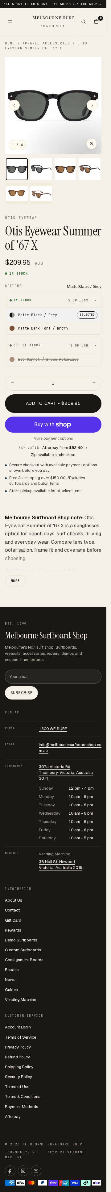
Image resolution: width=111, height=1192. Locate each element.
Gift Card (13, 920)
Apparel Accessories (46, 43)
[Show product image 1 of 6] (17, 169)
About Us (13, 900)
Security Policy (18, 1076)
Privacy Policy (18, 1047)
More (15, 581)
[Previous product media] (14, 105)
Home (10, 43)
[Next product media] (92, 105)
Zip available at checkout (53, 454)
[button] (53, 105)
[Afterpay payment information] (86, 1183)
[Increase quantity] (94, 383)
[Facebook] (10, 1170)
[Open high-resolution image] (91, 144)
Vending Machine (20, 999)
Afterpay (13, 1116)
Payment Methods (21, 1106)
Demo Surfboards (21, 940)
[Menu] (10, 22)
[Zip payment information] (96, 1183)
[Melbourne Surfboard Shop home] (53, 21)
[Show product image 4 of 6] (90, 169)
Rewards (13, 930)
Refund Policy (17, 1057)
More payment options (53, 438)
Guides (11, 989)
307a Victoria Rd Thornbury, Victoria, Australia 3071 (66, 772)
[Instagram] (23, 1170)
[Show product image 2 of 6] (41, 169)
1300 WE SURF (53, 728)
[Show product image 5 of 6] (17, 194)
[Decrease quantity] (12, 383)
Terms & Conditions (22, 1096)
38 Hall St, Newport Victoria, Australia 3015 (60, 864)
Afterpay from (62, 447)
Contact (12, 910)
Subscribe (21, 692)
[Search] (83, 22)
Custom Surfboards (23, 950)
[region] (53, 105)
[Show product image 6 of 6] (41, 194)
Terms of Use (17, 1086)
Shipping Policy (19, 1066)
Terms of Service (20, 1037)
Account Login (18, 1027)
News (10, 979)
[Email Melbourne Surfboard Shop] (36, 1170)
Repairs (12, 969)
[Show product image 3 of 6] (65, 169)
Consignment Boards (24, 959)
